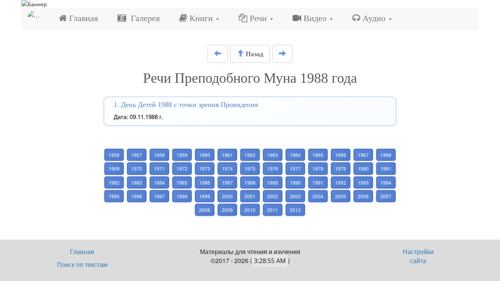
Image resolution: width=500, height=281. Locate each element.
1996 (136, 196)
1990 (295, 182)
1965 (317, 154)
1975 (250, 168)
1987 (227, 182)
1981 (385, 168)
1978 (317, 168)
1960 (204, 154)
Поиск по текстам (82, 264)
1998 (182, 196)
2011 (272, 209)
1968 (385, 154)
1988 (250, 182)
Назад (253, 54)
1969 (114, 168)
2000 (227, 196)
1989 (272, 182)
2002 (272, 196)
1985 (182, 182)
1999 (204, 196)
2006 (363, 196)
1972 (182, 168)
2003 (295, 196)
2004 (317, 196)
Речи (258, 18)
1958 (159, 154)
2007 (385, 196)
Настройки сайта (418, 256)
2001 (250, 196)
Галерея (143, 18)
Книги (201, 18)
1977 (295, 168)
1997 (159, 196)
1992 (340, 182)
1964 (295, 154)
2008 (204, 209)
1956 (114, 154)
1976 (272, 168)
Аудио (374, 18)
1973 (204, 168)
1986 (204, 182)
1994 (385, 182)
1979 (340, 168)
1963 (272, 154)
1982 (114, 182)
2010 (250, 209)
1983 (136, 182)
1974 (227, 168)
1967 (363, 154)
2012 (295, 209)
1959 (182, 154)
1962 (250, 154)
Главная (82, 18)
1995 (114, 196)
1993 (363, 182)
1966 (340, 154)
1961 (227, 154)
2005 (340, 196)
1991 (317, 182)
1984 (159, 182)
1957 (136, 154)
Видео (315, 18)
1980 (363, 168)
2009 (227, 209)
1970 (136, 168)
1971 (159, 168)
